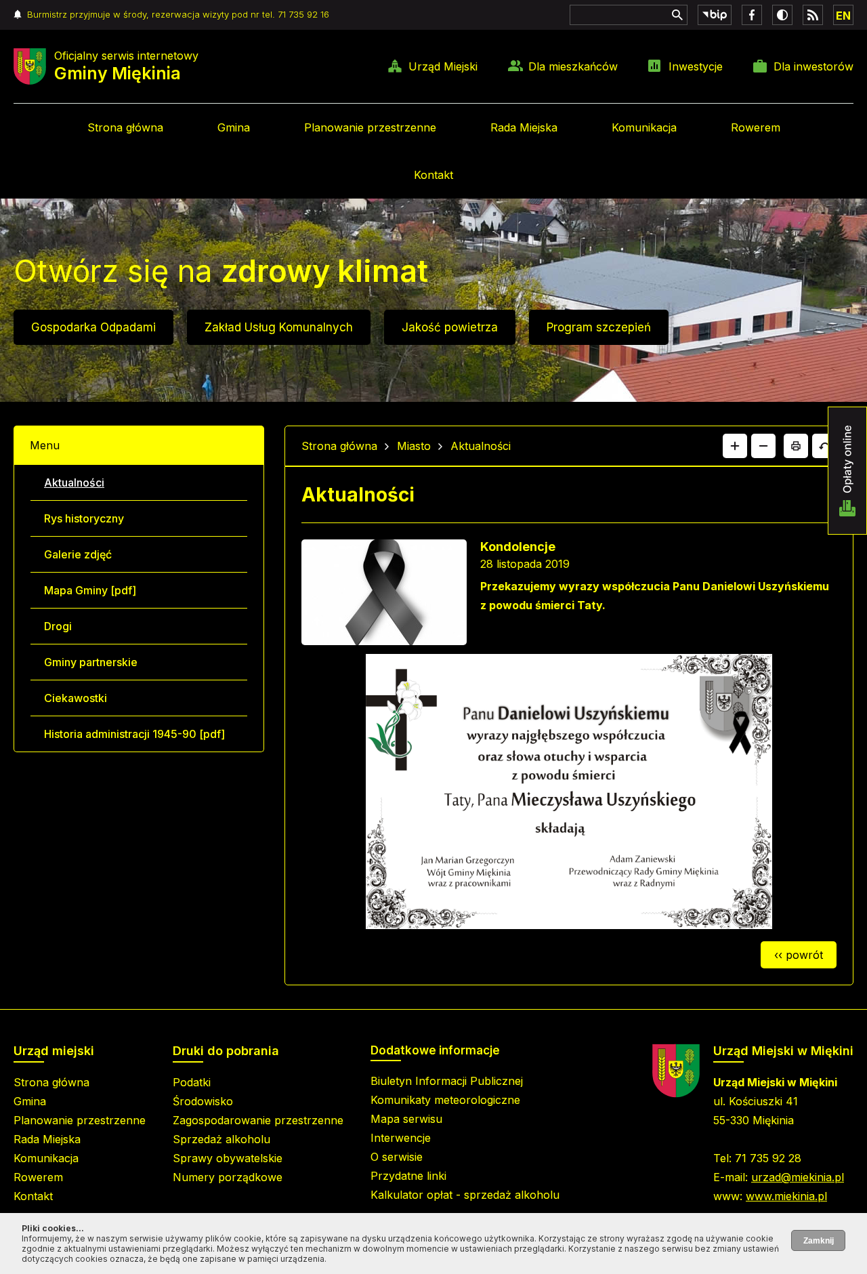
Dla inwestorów (813, 66)
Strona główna (125, 127)
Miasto (414, 446)
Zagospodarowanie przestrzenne (258, 1120)
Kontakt (433, 175)
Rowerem (755, 127)
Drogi (58, 626)
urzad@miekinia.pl (797, 1177)
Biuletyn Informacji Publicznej (447, 1081)
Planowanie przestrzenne (370, 127)
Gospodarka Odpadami (93, 327)
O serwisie (397, 1157)
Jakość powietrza (450, 327)
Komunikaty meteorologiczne (445, 1100)
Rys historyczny (84, 518)
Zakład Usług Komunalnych (279, 327)
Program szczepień (599, 327)
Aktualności (74, 482)
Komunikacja (644, 127)
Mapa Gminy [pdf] (90, 590)
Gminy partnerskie (91, 662)
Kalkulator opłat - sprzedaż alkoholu (465, 1194)
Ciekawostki (75, 698)
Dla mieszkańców (573, 66)
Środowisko (203, 1101)
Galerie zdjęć (78, 554)
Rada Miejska (523, 127)
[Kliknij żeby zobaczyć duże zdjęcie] (384, 595)
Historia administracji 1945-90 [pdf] (134, 734)
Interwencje (401, 1138)
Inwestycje (696, 66)
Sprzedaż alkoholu (221, 1139)
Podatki (192, 1082)
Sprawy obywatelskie (227, 1158)
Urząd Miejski (443, 66)
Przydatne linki (408, 1176)
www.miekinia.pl (786, 1196)
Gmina (233, 127)
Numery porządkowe (227, 1177)
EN (843, 15)
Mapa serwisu (406, 1119)
